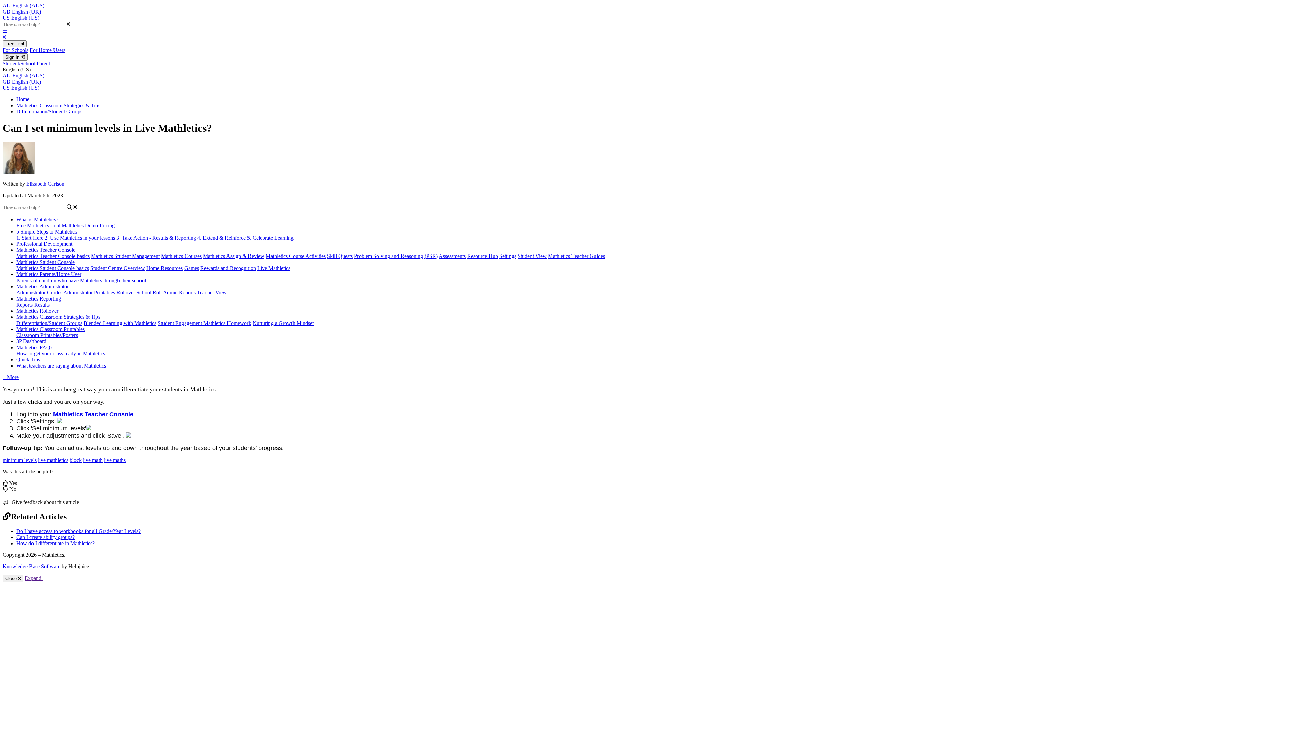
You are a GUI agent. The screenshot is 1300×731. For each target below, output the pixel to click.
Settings (507, 256)
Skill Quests (340, 256)
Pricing (107, 225)
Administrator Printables (89, 292)
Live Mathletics (273, 268)
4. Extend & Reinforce (221, 238)
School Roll (149, 292)
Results (42, 305)
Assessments (452, 256)
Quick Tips (28, 359)
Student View (532, 256)
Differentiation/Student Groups (49, 111)
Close (11, 578)
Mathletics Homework (227, 323)
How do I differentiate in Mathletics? (55, 543)
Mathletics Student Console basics (52, 268)
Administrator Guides (39, 292)
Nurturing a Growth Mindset (283, 323)
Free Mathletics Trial (38, 225)
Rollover (125, 292)
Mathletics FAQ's (34, 347)
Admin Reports (179, 292)
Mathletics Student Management (125, 256)
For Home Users (47, 50)
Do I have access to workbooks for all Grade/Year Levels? (78, 531)
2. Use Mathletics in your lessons (80, 238)
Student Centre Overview (117, 268)
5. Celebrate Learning (270, 238)
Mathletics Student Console (45, 262)
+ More (11, 377)
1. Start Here (29, 238)
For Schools (15, 50)
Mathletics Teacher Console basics (53, 256)
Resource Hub (482, 256)
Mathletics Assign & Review (233, 256)
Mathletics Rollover (37, 311)
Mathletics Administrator (42, 286)
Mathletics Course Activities (296, 256)
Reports (24, 305)
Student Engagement (180, 323)
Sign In (13, 57)
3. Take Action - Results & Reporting (156, 238)
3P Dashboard (31, 341)
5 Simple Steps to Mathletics (46, 232)
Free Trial (14, 43)
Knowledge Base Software (31, 566)
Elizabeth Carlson (45, 184)
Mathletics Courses (181, 256)
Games (191, 268)
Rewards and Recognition (228, 268)
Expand (34, 578)
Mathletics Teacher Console (45, 250)
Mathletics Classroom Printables (50, 329)
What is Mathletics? (37, 219)
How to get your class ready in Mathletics (60, 353)
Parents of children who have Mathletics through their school (81, 280)
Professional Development (44, 244)
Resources (172, 268)
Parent (43, 63)
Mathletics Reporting (38, 299)
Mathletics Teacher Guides (576, 256)
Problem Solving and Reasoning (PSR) (396, 256)
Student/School (19, 63)
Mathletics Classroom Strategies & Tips (58, 105)
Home (22, 99)
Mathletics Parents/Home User (48, 274)
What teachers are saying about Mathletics (61, 366)
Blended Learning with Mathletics (120, 323)
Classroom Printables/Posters (47, 335)
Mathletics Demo (80, 225)
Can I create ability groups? (45, 537)
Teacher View (212, 292)
